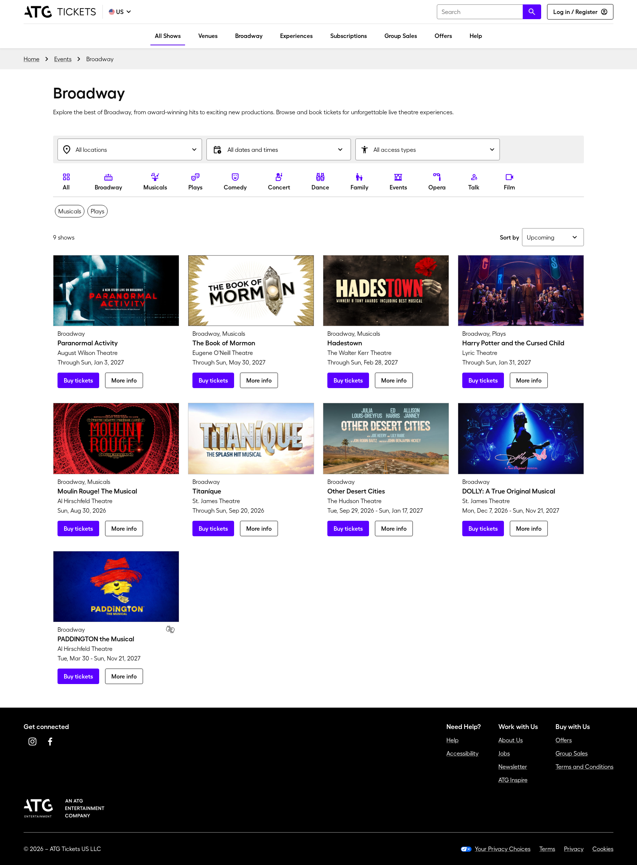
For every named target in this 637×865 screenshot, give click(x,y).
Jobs (504, 753)
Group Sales (400, 35)
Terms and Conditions (584, 766)
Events (63, 59)
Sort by (509, 237)
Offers (443, 35)
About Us (510, 740)
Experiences (296, 35)
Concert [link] (279, 187)
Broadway (248, 35)
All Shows (168, 35)
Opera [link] (437, 187)
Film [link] (509, 187)
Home (31, 59)
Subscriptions (348, 35)
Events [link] (398, 187)
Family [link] (359, 187)
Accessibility (462, 753)
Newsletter (512, 766)
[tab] (69, 211)
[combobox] (489, 12)
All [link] (66, 187)
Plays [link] (195, 187)
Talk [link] (474, 187)
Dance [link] (320, 187)
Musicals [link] (155, 187)
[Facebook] (50, 741)
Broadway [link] (108, 187)
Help (476, 35)
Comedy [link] (235, 187)
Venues (207, 35)
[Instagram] (32, 741)
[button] (278, 149)
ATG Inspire (513, 780)
